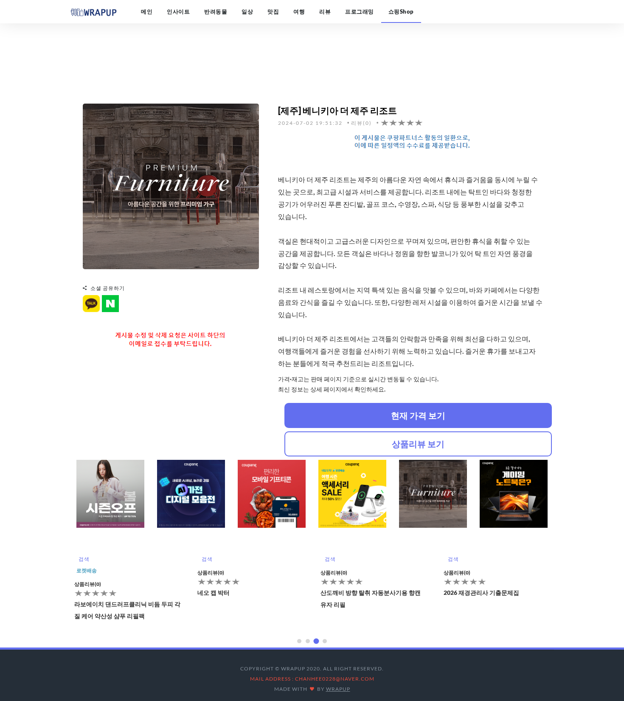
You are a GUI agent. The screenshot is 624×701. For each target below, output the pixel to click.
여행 (299, 11)
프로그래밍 (359, 11)
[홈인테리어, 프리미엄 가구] (170, 185)
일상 (247, 11)
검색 (84, 559)
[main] (93, 11)
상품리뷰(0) (87, 584)
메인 (146, 11)
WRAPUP (338, 689)
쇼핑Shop (401, 11)
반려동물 (215, 11)
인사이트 (178, 11)
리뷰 (325, 11)
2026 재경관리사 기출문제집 (481, 592)
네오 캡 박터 (213, 592)
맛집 (273, 11)
